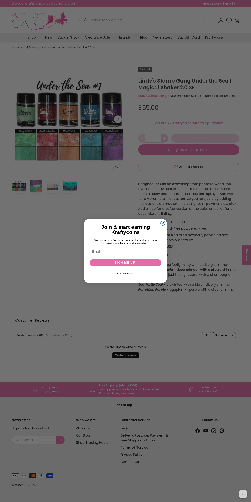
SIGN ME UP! (125, 262)
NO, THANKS (125, 273)
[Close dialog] (163, 223)
